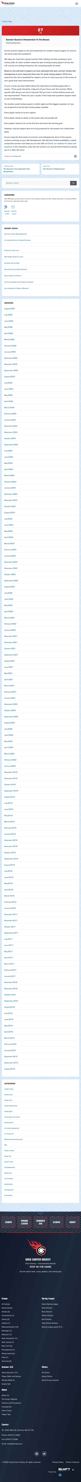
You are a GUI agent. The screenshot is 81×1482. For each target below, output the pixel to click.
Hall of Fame (7, 1410)
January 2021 (10, 698)
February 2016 (10, 1044)
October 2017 (10, 927)
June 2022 (8, 599)
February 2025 (10, 414)
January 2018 (10, 908)
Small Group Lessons (50, 1380)
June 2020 (8, 735)
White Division (47, 1315)
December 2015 (10, 1056)
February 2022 (10, 624)
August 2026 (9, 308)
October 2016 (10, 995)
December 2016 (10, 982)
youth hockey (8, 1195)
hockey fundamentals (10, 1106)
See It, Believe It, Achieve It (12, 276)
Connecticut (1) (8, 1315)
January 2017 (10, 976)
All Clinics (46, 1372)
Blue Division (47, 1311)
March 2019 (9, 821)
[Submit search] (73, 183)
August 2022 (9, 587)
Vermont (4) (6, 1361)
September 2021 (11, 655)
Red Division (47, 1319)
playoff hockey (8, 1162)
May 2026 (8, 327)
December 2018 (10, 840)
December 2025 (10, 358)
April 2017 (8, 957)
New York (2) (7, 1346)
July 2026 (8, 315)
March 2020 (9, 754)
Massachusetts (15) (10, 1327)
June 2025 (8, 389)
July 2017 (8, 939)
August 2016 (9, 1007)
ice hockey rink (9, 1134)
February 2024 (10, 482)
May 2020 (8, 741)
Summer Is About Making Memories (15, 234)
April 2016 (8, 1032)
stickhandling (8, 1184)
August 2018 (9, 865)
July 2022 (8, 593)
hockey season (8, 1122)
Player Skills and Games (11, 1376)
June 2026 (8, 321)
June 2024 (8, 457)
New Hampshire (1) (9, 1338)
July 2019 (8, 803)
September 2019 (11, 791)
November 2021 (10, 642)
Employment (6, 1407)
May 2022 (8, 605)
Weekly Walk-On (8, 1380)
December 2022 (10, 562)
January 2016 (10, 1050)
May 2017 (8, 951)
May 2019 (8, 815)
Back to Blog (8, 21)
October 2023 (10, 506)
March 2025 (9, 407)
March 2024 (9, 475)
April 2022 (8, 611)
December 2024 (10, 426)
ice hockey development (11, 1128)
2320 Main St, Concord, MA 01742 (19, 1430)
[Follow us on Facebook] (36, 1453)
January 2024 (10, 488)
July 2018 (8, 871)
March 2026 (9, 339)
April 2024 (8, 469)
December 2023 (10, 494)
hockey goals (8, 1111)
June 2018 (8, 877)
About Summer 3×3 (10, 1372)
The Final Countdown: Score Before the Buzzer (18, 282)
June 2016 (8, 1019)
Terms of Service (72, 1462)
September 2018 (11, 859)
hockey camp (8, 1094)
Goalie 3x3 (6, 1384)
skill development (9, 1167)
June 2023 (8, 525)
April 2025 (8, 401)
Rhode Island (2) (8, 1353)
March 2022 (9, 618)
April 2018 (8, 890)
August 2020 (9, 723)
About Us (5, 1395)
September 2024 (11, 444)
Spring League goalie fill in (52, 1327)
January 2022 (10, 630)
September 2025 (11, 370)
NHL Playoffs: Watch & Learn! (13, 257)
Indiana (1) (6, 1323)
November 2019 (10, 778)
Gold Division (47, 1308)
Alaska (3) (6, 1311)
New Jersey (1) (8, 1342)
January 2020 (10, 766)
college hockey (8, 1089)
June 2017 (8, 945)
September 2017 (11, 933)
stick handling (8, 1178)
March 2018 (9, 896)
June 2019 (8, 809)
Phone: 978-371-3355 (11, 1435)
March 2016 (9, 1038)
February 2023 (10, 549)
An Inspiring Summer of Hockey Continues (17, 240)
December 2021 (10, 636)
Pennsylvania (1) (8, 1349)
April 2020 (8, 747)
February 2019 (10, 828)
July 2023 (8, 519)
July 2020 (8, 729)
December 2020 (10, 704)
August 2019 (9, 797)
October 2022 (10, 574)
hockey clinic (8, 1100)
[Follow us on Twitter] (44, 1453)
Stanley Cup (8, 1173)
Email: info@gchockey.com (12, 1443)
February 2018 (10, 902)
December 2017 (10, 914)
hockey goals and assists (12, 1117)
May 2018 (8, 883)
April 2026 (8, 333)
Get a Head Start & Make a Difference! (16, 288)
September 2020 (11, 716)
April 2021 (8, 679)
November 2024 (10, 432)
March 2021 (9, 685)
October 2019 (10, 784)
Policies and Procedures (11, 1403)
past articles (11, 86)
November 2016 (10, 988)
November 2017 (10, 920)
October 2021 (10, 648)
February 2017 (10, 970)
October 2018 (10, 852)
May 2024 (8, 463)
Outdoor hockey (9, 1150)
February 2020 (10, 760)
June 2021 (8, 667)
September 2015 (11, 1063)
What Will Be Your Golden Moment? (15, 269)
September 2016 (11, 1001)
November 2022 (10, 568)
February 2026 (10, 346)
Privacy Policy (57, 1462)
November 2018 (10, 846)
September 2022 (11, 580)
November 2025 (10, 364)
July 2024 (8, 451)
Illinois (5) (5, 1319)
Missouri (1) (6, 1334)
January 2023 (10, 556)
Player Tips (7, 1156)
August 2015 (9, 1069)
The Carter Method (9, 1399)
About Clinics (47, 1376)
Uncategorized (16, 156)
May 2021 (8, 673)
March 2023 (9, 543)
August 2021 (9, 661)
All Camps (6, 1304)
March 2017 (9, 964)
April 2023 (8, 537)
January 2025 (10, 420)
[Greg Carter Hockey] (9, 3)
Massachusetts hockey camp (13, 1139)
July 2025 (8, 383)
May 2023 (8, 531)
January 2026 (10, 352)
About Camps (7, 1308)
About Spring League (50, 1304)
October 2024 (10, 438)
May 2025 (8, 395)
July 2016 (8, 1013)
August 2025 (9, 376)
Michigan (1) (7, 1330)
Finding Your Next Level (11, 250)
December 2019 (10, 772)
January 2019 (10, 834)
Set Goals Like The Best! (12, 263)
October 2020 (10, 710)
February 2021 (10, 692)
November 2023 (10, 500)
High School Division (50, 1323)
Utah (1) (5, 1357)
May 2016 (8, 1025)
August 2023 (9, 512)
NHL (5, 1145)
